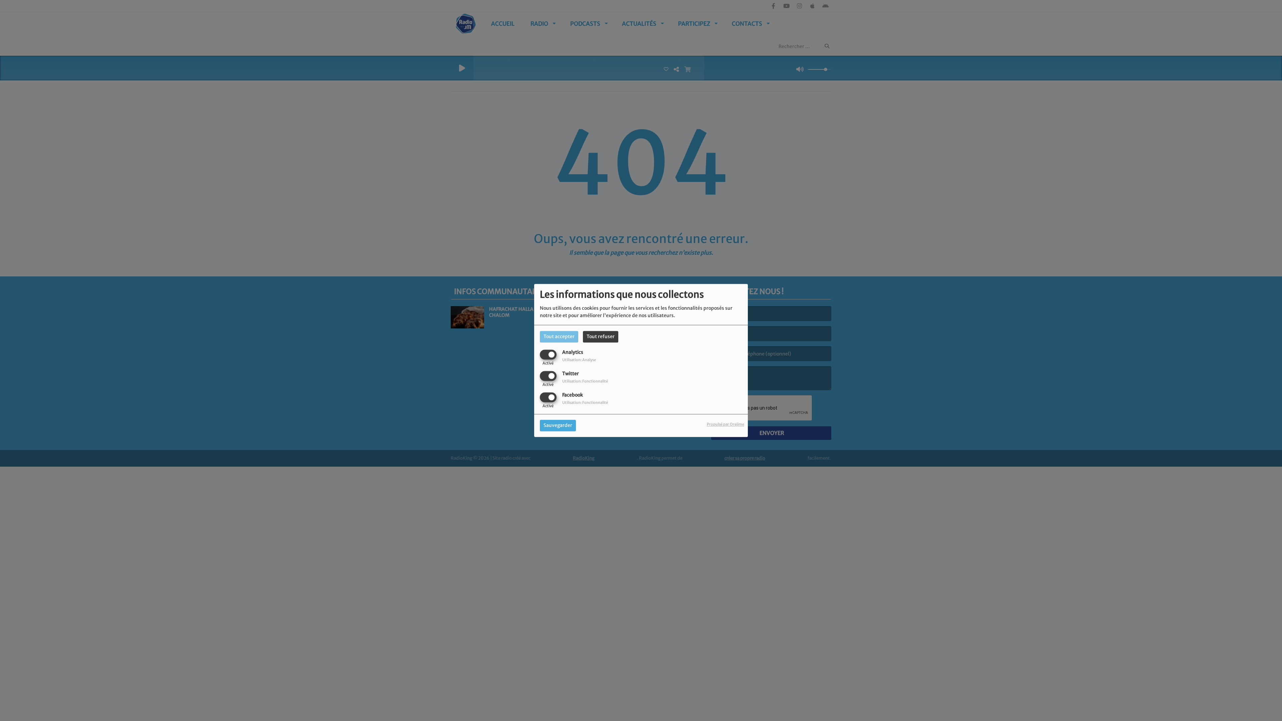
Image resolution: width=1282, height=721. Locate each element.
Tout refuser (601, 336)
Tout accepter (559, 336)
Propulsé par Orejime (725, 424)
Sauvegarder (558, 426)
